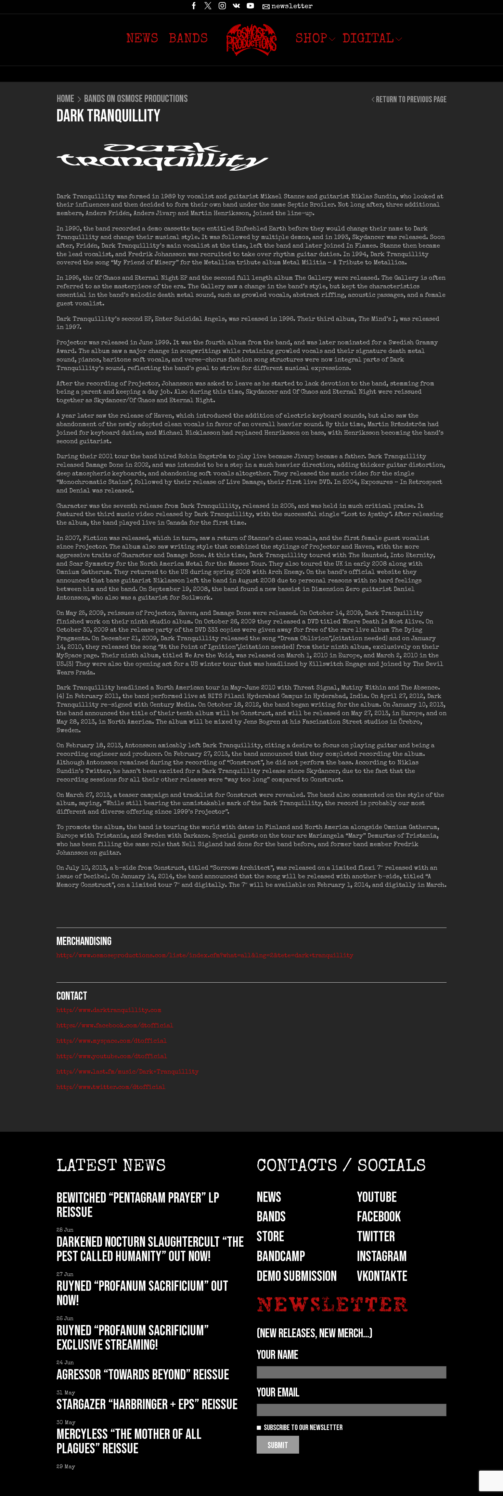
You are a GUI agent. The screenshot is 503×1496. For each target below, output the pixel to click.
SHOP (311, 39)
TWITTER (376, 1237)
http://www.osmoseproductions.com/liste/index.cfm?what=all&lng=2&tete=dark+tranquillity (204, 956)
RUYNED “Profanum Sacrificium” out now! (142, 1294)
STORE (270, 1237)
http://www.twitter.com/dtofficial (111, 1088)
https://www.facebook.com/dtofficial (114, 1026)
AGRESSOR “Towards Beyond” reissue (142, 1375)
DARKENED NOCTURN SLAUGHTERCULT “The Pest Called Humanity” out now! (150, 1249)
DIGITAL (368, 39)
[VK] (236, 7)
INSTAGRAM (382, 1256)
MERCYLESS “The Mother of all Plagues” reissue (129, 1442)
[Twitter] (207, 7)
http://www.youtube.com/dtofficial (111, 1057)
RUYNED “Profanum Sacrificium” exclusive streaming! (132, 1338)
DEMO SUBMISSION (297, 1276)
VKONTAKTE (382, 1276)
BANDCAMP (281, 1256)
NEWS (269, 1197)
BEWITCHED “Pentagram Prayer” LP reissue (137, 1205)
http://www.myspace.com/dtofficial (111, 1041)
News (142, 39)
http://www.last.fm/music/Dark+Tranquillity (127, 1072)
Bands (188, 39)
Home (65, 99)
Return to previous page (411, 99)
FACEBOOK (379, 1217)
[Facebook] (193, 7)
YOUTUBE (377, 1197)
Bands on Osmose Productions (136, 99)
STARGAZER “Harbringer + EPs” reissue (146, 1405)
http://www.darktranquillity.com (109, 1011)
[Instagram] (222, 7)
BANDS (271, 1217)
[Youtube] (250, 7)
